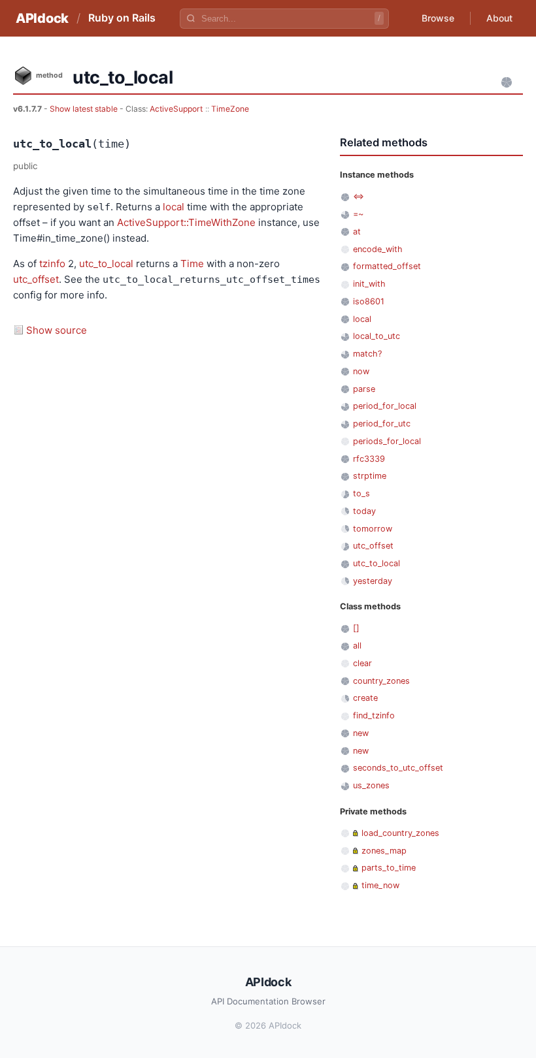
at (357, 231)
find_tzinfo (374, 715)
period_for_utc (381, 423)
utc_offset (36, 279)
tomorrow (372, 529)
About (499, 18)
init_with (369, 284)
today (364, 511)
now (361, 371)
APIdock (42, 18)
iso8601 (368, 301)
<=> (358, 196)
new (361, 733)
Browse (438, 18)
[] (356, 628)
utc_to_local (106, 263)
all (357, 645)
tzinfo (52, 263)
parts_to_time (388, 868)
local (173, 206)
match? (367, 354)
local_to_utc (376, 336)
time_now (380, 885)
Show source (56, 330)
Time (192, 263)
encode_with (378, 249)
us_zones (371, 785)
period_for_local (384, 406)
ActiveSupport (176, 109)
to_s (361, 493)
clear (362, 663)
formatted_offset (387, 266)
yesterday (372, 581)
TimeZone (230, 109)
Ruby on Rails (122, 17)
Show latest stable (85, 109)
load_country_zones (400, 833)
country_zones (381, 681)
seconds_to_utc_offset (398, 768)
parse (364, 389)
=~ (358, 214)
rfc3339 (369, 459)
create (365, 698)
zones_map (384, 851)
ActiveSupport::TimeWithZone (186, 222)
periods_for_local (387, 441)
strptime (369, 476)
